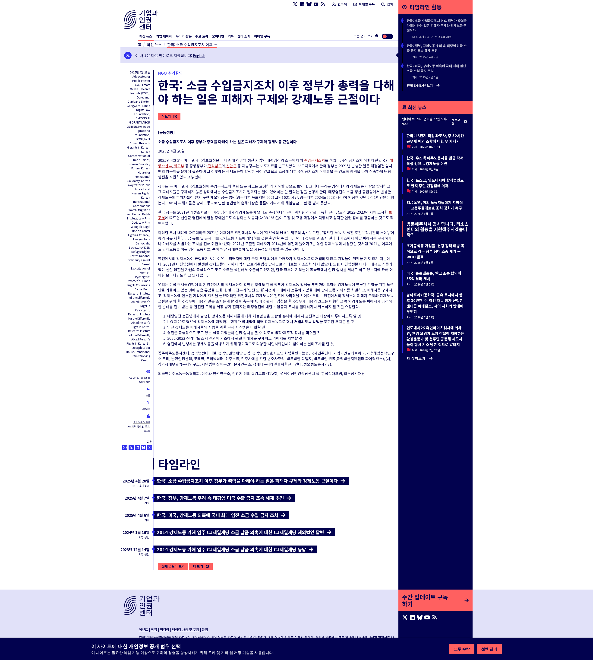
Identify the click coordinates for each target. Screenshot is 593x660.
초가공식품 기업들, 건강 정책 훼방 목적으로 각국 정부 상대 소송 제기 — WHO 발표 (435, 251)
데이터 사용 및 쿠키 (185, 629)
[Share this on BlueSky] (143, 447)
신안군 (231, 165)
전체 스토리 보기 (173, 566)
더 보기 (198, 566)
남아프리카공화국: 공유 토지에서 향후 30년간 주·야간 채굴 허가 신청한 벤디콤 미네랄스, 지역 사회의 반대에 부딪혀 (435, 303)
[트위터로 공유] (131, 447)
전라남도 (214, 165)
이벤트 (143, 629)
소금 (148, 395)
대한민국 (146, 408)
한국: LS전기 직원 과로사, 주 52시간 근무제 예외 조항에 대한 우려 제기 (435, 138)
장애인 (140, 426)
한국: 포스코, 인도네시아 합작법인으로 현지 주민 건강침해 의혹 (435, 182)
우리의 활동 (184, 36)
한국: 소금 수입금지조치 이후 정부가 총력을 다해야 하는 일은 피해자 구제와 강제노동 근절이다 (437, 25)
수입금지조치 (314, 160)
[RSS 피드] (323, 4)
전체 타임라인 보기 (420, 86)
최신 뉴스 (145, 36)
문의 (205, 629)
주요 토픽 (201, 36)
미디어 (164, 629)
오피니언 (218, 36)
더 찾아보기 (416, 358)
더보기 (166, 116)
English (199, 55)
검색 (389, 4)
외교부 (178, 165)
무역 (147, 426)
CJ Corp (133, 377)
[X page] (295, 4)
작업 (154, 629)
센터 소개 (243, 36)
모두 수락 (462, 648)
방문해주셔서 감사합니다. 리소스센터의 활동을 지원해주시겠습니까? (438, 229)
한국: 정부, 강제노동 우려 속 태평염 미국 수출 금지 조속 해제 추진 (437, 48)
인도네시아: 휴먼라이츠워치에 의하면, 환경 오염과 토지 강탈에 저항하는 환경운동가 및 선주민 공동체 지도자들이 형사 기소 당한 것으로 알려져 (435, 336)
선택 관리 (489, 648)
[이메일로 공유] (149, 447)
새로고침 (456, 121)
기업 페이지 (164, 36)
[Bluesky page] (309, 4)
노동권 (147, 430)
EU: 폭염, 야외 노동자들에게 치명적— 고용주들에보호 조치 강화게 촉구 (435, 205)
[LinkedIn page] (302, 4)
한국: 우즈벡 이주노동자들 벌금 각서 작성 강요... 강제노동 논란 (435, 160)
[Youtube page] (316, 4)
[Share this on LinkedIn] (137, 447)
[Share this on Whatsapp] (124, 447)
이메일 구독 (366, 4)
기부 (231, 36)
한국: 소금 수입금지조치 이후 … (192, 44)
